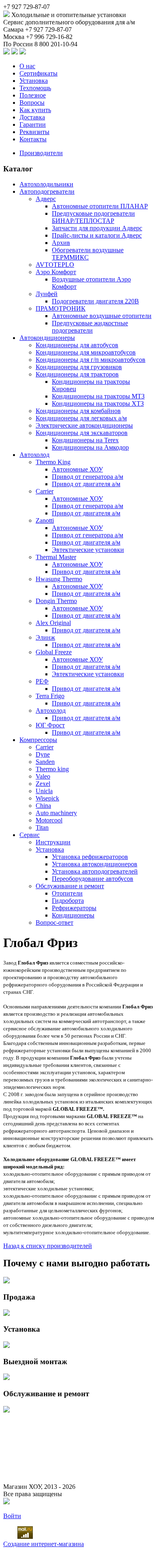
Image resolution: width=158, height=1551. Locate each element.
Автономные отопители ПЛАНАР (100, 206)
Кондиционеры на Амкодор (90, 447)
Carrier (44, 491)
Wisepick (47, 798)
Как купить (35, 109)
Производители (41, 152)
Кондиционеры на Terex (85, 440)
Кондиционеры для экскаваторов (82, 432)
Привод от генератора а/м (87, 476)
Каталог (18, 168)
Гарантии (32, 124)
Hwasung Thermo (59, 578)
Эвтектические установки (88, 549)
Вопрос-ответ (54, 922)
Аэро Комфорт (56, 271)
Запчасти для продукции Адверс (97, 228)
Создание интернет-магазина (43, 1543)
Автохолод (34, 454)
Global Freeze (54, 652)
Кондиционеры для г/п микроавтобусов (90, 359)
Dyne (43, 754)
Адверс (46, 198)
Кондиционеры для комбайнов (78, 410)
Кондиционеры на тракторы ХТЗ (98, 403)
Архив (61, 242)
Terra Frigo (50, 695)
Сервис (29, 834)
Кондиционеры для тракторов (77, 374)
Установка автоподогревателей (95, 871)
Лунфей (47, 293)
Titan (42, 827)
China (43, 805)
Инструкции (53, 842)
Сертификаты (38, 73)
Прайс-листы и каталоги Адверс (97, 235)
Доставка (32, 117)
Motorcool (49, 820)
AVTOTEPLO (55, 264)
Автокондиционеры (47, 337)
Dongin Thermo (56, 600)
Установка (33, 80)
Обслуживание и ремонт (70, 886)
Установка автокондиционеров (94, 864)
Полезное (32, 95)
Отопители (67, 893)
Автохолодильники (46, 184)
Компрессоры (38, 739)
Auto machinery (56, 812)
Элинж (45, 637)
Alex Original (53, 622)
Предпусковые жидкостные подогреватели (90, 327)
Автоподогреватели (47, 191)
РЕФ (42, 681)
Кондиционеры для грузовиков (79, 366)
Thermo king (52, 769)
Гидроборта (68, 900)
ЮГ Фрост (50, 725)
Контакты (33, 139)
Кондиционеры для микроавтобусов (86, 352)
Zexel (43, 783)
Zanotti (45, 520)
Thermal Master (56, 557)
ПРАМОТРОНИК (60, 308)
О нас (27, 66)
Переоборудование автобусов (92, 878)
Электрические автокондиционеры (84, 425)
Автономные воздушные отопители (102, 315)
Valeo (43, 776)
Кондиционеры (73, 915)
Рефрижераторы (74, 907)
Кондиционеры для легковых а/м (81, 418)
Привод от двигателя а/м (86, 483)
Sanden (45, 761)
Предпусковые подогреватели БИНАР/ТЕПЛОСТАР (93, 217)
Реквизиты (34, 131)
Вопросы (32, 102)
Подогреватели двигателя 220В (95, 301)
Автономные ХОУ (77, 469)
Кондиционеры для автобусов (77, 345)
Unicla (44, 790)
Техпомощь (35, 87)
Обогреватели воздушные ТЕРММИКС (88, 254)
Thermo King (53, 462)
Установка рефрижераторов (90, 856)
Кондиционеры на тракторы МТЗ (98, 396)
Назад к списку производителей (47, 1245)
